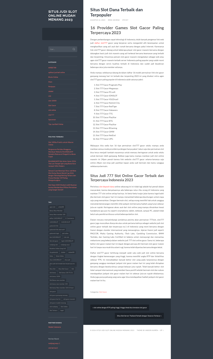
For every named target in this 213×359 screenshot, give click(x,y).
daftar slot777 (101, 43)
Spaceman (52, 120)
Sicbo (51, 256)
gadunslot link (54, 226)
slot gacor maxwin (69, 299)
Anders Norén (151, 330)
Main (50, 82)
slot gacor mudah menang (58, 303)
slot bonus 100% (55, 276)
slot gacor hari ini (55, 299)
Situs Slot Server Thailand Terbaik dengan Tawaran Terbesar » (139, 316)
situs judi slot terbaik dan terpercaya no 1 (62, 264)
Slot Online (64, 307)
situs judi (67, 260)
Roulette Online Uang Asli (58, 248)
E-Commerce (69, 218)
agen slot (52, 207)
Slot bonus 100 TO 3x (66, 273)
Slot (73, 269)
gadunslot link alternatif (57, 229)
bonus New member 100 (57, 214)
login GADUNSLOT (67, 241)
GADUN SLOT (65, 222)
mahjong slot (54, 245)
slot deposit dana (106, 186)
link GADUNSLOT (55, 237)
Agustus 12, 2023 (97, 20)
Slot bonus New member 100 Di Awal (61, 288)
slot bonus (53, 273)
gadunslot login (54, 233)
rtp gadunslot (54, 252)
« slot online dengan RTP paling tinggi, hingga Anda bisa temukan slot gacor (120, 308)
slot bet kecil (53, 348)
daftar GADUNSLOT (56, 218)
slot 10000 (52, 101)
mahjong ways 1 (54, 343)
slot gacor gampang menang (58, 295)
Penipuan (51, 86)
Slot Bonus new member (57, 280)
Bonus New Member (56, 211)
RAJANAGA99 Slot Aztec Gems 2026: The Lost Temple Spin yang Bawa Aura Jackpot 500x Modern (62, 163)
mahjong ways (65, 245)
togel (62, 310)
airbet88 (61, 207)
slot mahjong (54, 307)
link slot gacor (54, 241)
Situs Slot (52, 269)
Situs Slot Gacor (63, 269)
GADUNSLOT (54, 222)
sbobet (50, 91)
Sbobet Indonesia (54, 327)
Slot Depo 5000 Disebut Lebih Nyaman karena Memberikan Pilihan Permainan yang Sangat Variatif (62, 187)
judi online (65, 233)
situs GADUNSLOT (56, 260)
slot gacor (53, 291)
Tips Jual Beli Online (55, 124)
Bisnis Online (53, 77)
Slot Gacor (52, 105)
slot (49, 96)
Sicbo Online (60, 256)
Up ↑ (162, 330)
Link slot (66, 237)
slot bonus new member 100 (59, 284)
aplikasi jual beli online (56, 72)
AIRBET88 (52, 68)
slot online (52, 110)
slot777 (51, 115)
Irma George (114, 20)
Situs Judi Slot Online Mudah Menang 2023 (62, 15)
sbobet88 (71, 252)
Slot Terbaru (53, 310)
